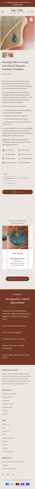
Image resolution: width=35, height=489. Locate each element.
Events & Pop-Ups (9, 468)
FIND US (5, 411)
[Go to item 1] (4, 55)
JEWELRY (6, 401)
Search (4, 445)
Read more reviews (17, 279)
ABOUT (5, 414)
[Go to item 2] (10, 55)
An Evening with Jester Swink (13, 462)
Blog (4, 428)
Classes (4, 465)
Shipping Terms (8, 438)
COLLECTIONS (7, 404)
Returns (5, 441)
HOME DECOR (7, 397)
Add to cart (17, 192)
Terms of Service (8, 451)
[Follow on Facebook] (3, 474)
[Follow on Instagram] (8, 474)
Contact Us (6, 431)
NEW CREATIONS (9, 394)
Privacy (5, 448)
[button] (16, 273)
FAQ (3, 434)
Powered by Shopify (24, 480)
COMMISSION (7, 407)
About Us (5, 424)
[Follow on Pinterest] (13, 474)
